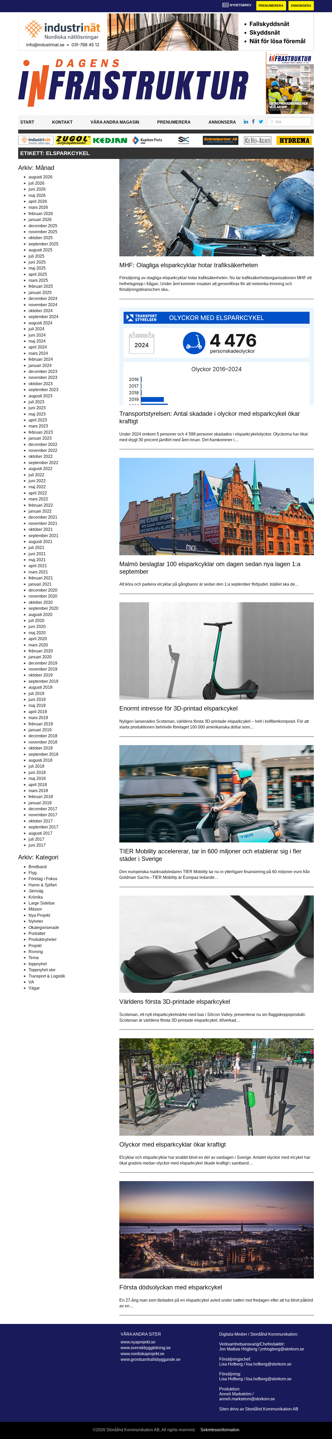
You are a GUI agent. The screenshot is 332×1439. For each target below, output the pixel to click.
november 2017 (43, 815)
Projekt (35, 945)
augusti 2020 (40, 614)
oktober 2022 (41, 456)
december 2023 (43, 371)
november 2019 (43, 669)
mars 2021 (38, 572)
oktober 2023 (41, 383)
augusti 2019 (40, 687)
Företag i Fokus (43, 878)
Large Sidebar (42, 903)
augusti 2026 (40, 177)
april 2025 (38, 274)
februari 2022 (41, 505)
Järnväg (36, 891)
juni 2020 (37, 626)
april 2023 (38, 420)
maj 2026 (37, 195)
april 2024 (38, 347)
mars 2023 (38, 426)
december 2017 (43, 809)
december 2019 (43, 663)
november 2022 (43, 450)
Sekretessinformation (219, 1430)
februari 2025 (41, 286)
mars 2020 (38, 645)
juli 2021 (36, 547)
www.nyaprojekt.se (138, 1342)
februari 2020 (41, 651)
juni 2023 (37, 408)
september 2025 (43, 244)
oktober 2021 (41, 529)
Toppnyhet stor (42, 970)
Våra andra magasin (115, 122)
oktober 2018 (41, 748)
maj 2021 (37, 560)
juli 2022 (36, 475)
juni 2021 (37, 554)
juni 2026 (37, 189)
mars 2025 (38, 280)
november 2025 (43, 232)
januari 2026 (40, 219)
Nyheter (36, 921)
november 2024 (43, 305)
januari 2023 (40, 438)
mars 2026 (38, 207)
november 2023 (43, 377)
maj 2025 (37, 268)
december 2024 (43, 298)
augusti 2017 (40, 833)
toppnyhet (38, 964)
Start (27, 122)
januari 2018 (40, 803)
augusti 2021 (40, 541)
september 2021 (43, 535)
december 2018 (43, 736)
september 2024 (43, 316)
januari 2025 (40, 292)
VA (31, 982)
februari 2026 (41, 213)
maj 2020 (37, 633)
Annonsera (301, 6)
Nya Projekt (39, 915)
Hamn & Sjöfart (43, 885)
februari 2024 (41, 359)
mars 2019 (38, 717)
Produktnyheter (43, 939)
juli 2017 (36, 839)
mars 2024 (38, 353)
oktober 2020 (41, 602)
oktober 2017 (41, 821)
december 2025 (43, 226)
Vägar (34, 988)
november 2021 (43, 523)
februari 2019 (41, 724)
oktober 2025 (41, 238)
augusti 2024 (40, 323)
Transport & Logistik (47, 976)
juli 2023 (36, 402)
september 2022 (43, 462)
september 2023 (43, 389)
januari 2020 (40, 657)
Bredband (38, 867)
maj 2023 (37, 414)
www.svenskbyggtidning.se (146, 1348)
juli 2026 (36, 183)
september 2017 (43, 827)
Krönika (36, 897)
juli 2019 (36, 693)
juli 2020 (36, 620)
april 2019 (38, 712)
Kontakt (62, 122)
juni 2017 (37, 845)
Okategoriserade (44, 927)
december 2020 (43, 590)
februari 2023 (41, 432)
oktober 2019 (41, 675)
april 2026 (38, 201)
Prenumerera (271, 6)
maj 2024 (37, 341)
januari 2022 (40, 511)
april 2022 (38, 493)
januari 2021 (40, 584)
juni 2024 (37, 335)
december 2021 (43, 517)
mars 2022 (38, 499)
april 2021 (38, 566)
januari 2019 (40, 730)
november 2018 (43, 742)
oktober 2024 (41, 311)
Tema (34, 957)
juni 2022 (37, 481)
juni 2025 (37, 262)
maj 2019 (37, 705)
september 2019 (43, 681)
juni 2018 (37, 772)
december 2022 (43, 444)
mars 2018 (38, 790)
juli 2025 (36, 256)
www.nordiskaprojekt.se (142, 1353)
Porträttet (37, 933)
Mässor (35, 909)
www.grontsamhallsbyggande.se (151, 1359)
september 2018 (43, 754)
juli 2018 (36, 766)
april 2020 (38, 639)
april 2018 (38, 784)
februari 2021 (41, 578)
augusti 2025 (40, 250)
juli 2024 (36, 329)
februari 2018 (41, 796)
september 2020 (43, 608)
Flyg (33, 873)
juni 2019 (37, 699)
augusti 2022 (40, 468)
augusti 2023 (40, 396)
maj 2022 (37, 487)
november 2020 (43, 596)
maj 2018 (37, 778)
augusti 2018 (40, 760)
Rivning (36, 951)
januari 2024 (40, 365)
